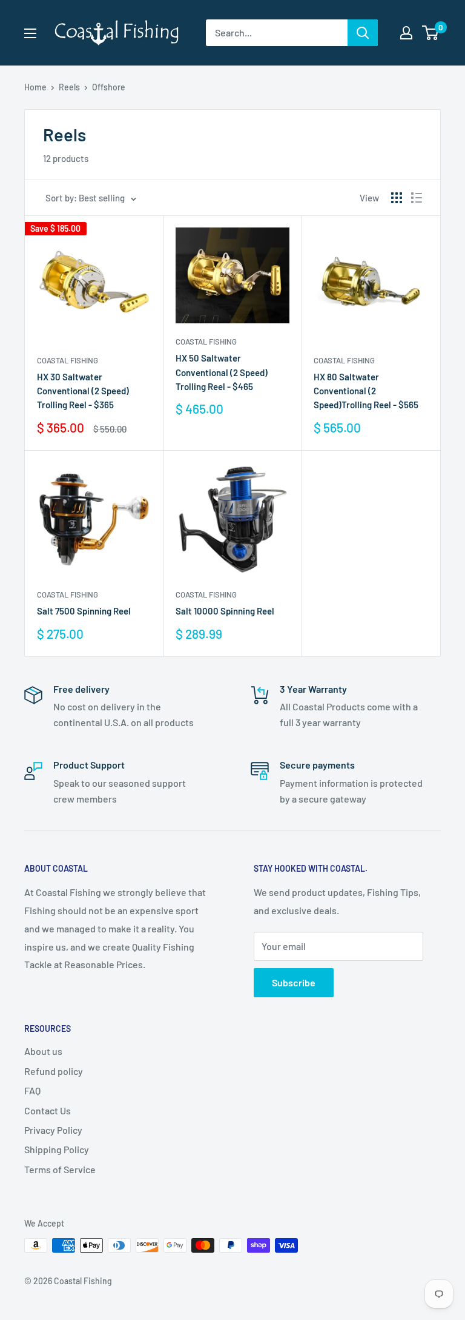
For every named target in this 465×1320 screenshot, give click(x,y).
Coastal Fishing (67, 360)
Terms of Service (60, 1169)
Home (35, 87)
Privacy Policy (53, 1130)
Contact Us (47, 1110)
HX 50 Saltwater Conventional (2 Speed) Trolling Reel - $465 (222, 372)
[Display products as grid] (396, 197)
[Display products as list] (416, 197)
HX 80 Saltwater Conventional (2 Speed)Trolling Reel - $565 (366, 391)
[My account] (406, 32)
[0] (430, 32)
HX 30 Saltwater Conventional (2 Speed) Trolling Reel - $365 (83, 391)
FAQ (32, 1090)
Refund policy (53, 1071)
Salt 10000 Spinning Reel (225, 610)
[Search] (363, 32)
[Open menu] (30, 33)
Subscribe (293, 982)
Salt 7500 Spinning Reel (84, 610)
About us (43, 1051)
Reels (69, 87)
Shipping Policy (56, 1149)
